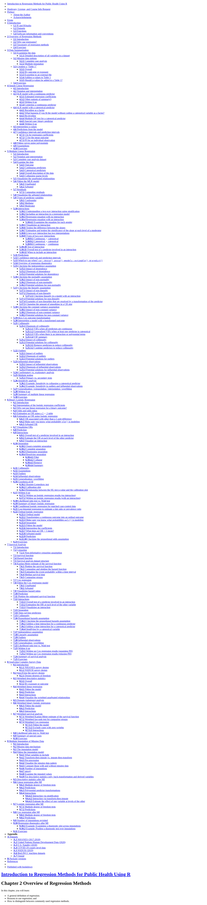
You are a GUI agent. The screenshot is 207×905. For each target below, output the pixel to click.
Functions (19, 31)
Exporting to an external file (35, 74)
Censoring (20, 550)
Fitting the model (30, 525)
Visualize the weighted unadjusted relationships (44, 697)
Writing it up (28, 102)
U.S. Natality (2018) (25, 845)
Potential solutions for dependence (39, 274)
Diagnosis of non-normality (35, 282)
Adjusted (26, 186)
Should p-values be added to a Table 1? (40, 80)
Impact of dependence (33, 268)
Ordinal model (29, 514)
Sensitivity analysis (24, 380)
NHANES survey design (34, 667)
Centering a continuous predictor (37, 104)
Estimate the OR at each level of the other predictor (46, 438)
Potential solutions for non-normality (40, 285)
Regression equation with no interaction (41, 216)
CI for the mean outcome (34, 137)
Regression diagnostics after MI (30, 823)
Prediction (20, 430)
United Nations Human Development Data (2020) (39, 842)
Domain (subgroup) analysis (28, 700)
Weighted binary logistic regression (31, 703)
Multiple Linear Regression (21, 151)
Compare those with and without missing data (43, 765)
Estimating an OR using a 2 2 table (33, 413)
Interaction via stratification (42, 796)
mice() (25, 771)
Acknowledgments (22, 17)
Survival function (23, 555)
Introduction (14, 23)
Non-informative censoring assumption (40, 552)
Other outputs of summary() (35, 99)
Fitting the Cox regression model (30, 582)
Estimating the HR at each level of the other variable (47, 604)
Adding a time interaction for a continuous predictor (47, 623)
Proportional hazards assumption (31, 618)
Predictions (21, 255)
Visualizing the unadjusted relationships (34, 178)
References (12, 861)
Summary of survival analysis (29, 656)
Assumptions (21, 145)
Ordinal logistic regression (28, 511)
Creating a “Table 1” (25, 66)
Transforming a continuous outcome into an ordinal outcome (51, 517)
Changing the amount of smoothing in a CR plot (45, 304)
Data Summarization (18, 50)
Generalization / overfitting (28, 479)
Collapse (33, 460)
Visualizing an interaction (34, 225)
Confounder (27, 200)
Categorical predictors (32, 170)
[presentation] (47, 239)
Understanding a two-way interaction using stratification (49, 211)
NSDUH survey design (33, 670)
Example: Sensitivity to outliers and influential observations (51, 386)
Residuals (19, 189)
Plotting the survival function (35, 566)
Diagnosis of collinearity (34, 326)
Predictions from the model (28, 129)
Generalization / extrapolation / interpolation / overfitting (42, 389)
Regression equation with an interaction (41, 219)
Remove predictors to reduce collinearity (49, 345)
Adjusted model (30, 533)
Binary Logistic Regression (21, 399)
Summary (34, 465)
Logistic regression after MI (28, 804)
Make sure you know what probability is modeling (49, 421)
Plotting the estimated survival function (34, 596)
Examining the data (24, 53)
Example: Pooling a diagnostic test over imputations (47, 828)
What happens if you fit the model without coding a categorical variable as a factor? (61, 113)
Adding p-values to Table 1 (35, 77)
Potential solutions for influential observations (44, 369)
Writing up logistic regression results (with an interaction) (49, 498)
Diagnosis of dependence (34, 271)
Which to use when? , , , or (58, 260)
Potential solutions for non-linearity (39, 298)
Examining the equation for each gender (48, 222)
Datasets (19, 28)
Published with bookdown (19, 867)
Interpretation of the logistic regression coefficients (39, 405)
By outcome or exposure (33, 72)
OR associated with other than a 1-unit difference (45, 419)
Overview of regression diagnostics (32, 263)
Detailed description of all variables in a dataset (44, 55)
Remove (33, 462)
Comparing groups (31, 577)
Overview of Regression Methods (24, 36)
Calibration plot (30, 487)
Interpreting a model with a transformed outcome (39, 320)
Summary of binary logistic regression (33, 503)
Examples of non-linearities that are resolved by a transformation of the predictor (61, 301)
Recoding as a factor (31, 110)
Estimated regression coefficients (37, 96)
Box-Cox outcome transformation (31, 318)
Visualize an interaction (33, 440)
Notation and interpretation (28, 91)
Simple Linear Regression (20, 85)
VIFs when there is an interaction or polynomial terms (55, 334)
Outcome (26, 165)
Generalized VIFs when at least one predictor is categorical (57, 331)
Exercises (19, 47)
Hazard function (22, 558)
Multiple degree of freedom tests (37, 785)
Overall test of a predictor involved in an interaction (47, 249)
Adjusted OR (28, 424)
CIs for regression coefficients (36, 135)
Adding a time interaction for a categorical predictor (47, 626)
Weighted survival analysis (27, 714)
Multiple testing (23, 375)
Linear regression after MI (27, 782)
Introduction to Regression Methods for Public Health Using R (37, 3)
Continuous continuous (42, 244)
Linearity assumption (25, 634)
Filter (32, 457)
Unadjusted (27, 184)
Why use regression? (25, 42)
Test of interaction (31, 247)
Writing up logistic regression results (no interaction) (47, 495)
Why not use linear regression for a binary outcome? (40, 408)
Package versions (16, 858)
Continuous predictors (32, 167)
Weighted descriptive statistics (29, 678)
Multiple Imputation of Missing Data (25, 741)
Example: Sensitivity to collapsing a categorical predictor (49, 383)
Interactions (21, 208)
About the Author (21, 14)
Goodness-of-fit (23, 481)
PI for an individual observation (37, 140)
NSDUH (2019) (23, 850)
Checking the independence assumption (34, 266)
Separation (20, 443)
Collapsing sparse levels (33, 176)
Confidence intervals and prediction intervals (36, 132)
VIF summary (36, 337)
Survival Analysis (16, 544)
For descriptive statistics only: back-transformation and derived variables (56, 776)
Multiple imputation (31, 64)
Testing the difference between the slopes (42, 227)
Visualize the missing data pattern (38, 763)
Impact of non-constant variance (38, 309)
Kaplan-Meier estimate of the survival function (37, 563)
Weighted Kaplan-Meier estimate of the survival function (49, 716)
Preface (10, 12)
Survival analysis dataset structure (31, 561)
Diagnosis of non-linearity (35, 293)
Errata (10, 20)
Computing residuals (32, 192)
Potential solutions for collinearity (38, 342)
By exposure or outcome (33, 684)
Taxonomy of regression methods (31, 44)
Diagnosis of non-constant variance (39, 312)
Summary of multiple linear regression (34, 394)
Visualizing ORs (23, 427)
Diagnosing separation (33, 451)
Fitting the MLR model (26, 181)
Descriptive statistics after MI (29, 779)
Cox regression (22, 580)
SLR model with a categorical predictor (34, 107)
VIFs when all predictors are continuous (48, 328)
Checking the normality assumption (32, 277)
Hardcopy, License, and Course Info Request (28, 9)
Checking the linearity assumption (32, 287)
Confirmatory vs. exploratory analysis (33, 372)
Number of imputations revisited (30, 820)
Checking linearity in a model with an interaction (52, 296)
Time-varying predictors (27, 613)
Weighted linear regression (27, 686)
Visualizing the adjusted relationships (32, 195)
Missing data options (25, 58)
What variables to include (34, 755)
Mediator (26, 203)
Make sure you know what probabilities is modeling (51, 520)
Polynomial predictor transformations (39, 790)
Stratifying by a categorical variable (39, 629)
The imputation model (25, 749)
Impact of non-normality (34, 279)
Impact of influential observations (38, 364)
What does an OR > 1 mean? (36, 531)
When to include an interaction (38, 252)
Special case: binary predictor (36, 121)
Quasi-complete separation (35, 446)
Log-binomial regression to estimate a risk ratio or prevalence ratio (47, 509)
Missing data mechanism (26, 746)
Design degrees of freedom (35, 675)
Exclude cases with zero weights (44, 727)
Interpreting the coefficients (35, 528)
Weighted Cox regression (34, 722)
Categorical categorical (41, 241)
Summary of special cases (27, 735)
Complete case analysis (33, 61)
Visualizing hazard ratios (26, 591)
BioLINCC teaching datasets (29, 853)
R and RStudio (22, 25)
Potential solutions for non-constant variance (43, 315)
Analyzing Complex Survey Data (24, 662)
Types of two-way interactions (37, 236)
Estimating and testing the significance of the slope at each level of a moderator (60, 230)
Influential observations (26, 361)
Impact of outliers (31, 353)
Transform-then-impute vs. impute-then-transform (45, 757)
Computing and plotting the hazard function (43, 569)
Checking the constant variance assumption (36, 307)
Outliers (19, 350)
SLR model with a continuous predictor (34, 94)
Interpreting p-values (25, 126)
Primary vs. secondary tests (35, 378)
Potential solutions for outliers (36, 359)
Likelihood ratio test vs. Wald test (31, 501)
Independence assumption (28, 632)
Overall (25, 69)
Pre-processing (29, 760)
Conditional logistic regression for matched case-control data (44, 506)
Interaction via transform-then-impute (46, 798)
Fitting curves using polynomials (30, 143)
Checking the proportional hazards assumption (44, 621)
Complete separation (32, 449)
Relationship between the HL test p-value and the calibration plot (53, 490)
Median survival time (32, 574)
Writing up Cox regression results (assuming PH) (46, 651)
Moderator (27, 206)
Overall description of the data (36, 173)
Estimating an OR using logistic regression (35, 416)
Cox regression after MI (26, 812)
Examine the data (23, 162)
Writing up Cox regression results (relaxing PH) (45, 653)
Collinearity (21, 323)
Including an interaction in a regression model (44, 214)
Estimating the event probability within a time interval (47, 572)
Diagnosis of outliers (32, 356)
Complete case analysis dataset (29, 159)
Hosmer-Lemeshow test (34, 484)
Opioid (18, 856)
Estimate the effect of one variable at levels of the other (55, 801)
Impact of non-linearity (33, 290)
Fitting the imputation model (28, 752)
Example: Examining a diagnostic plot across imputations (50, 826)
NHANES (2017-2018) (26, 839)
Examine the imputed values (35, 774)
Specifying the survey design (29, 673)
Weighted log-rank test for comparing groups (43, 719)
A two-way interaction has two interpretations (44, 233)
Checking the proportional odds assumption (44, 539)
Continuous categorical (41, 238)
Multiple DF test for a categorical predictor (42, 118)
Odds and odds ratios (25, 410)
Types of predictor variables (28, 197)
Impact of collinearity (32, 339)
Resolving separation (32, 454)
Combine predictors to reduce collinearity (49, 348)
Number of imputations (33, 768)
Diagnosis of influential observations (40, 367)
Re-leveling (27, 115)
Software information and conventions (33, 33)
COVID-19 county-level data (29, 847)
